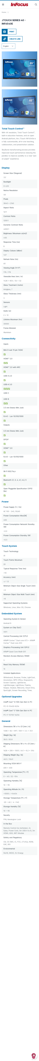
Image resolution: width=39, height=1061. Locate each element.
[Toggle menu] (3, 4)
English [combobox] (6, 46)
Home (4, 12)
